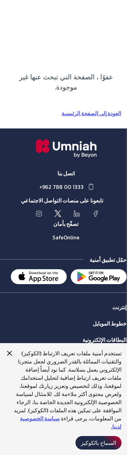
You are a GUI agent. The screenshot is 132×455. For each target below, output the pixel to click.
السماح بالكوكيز (98, 443)
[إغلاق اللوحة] (9, 353)
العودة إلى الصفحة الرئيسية (91, 113)
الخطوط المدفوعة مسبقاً (103, 330)
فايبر (122, 313)
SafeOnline (66, 237)
